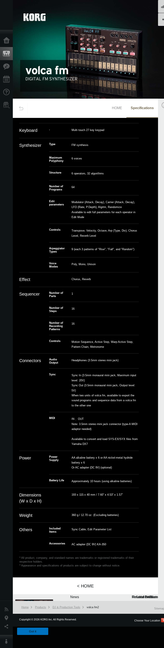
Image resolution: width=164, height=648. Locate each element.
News (7, 609)
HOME (117, 108)
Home (7, 40)
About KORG (7, 641)
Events (7, 79)
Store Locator (7, 105)
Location (7, 618)
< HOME (85, 586)
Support (7, 92)
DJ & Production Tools (66, 607)
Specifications (142, 108)
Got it (32, 631)
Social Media (7, 626)
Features (7, 66)
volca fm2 (93, 607)
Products (7, 53)
